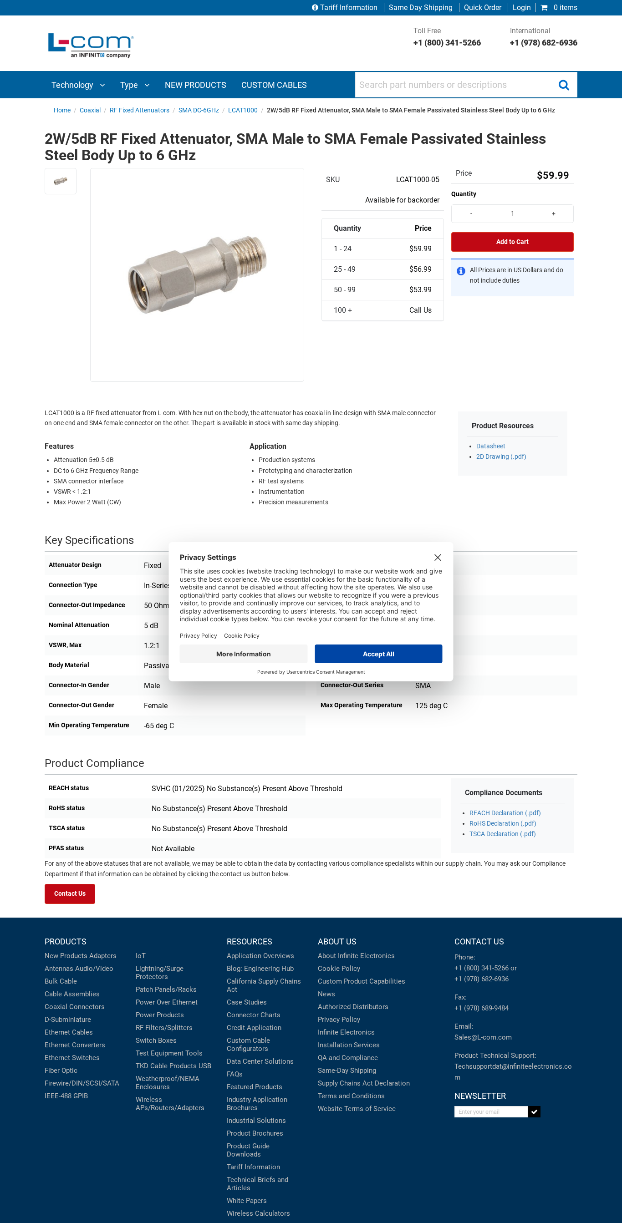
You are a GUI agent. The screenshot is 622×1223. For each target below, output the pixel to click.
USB (205, 1066)
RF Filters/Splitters (164, 1028)
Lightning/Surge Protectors (160, 972)
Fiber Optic (61, 1070)
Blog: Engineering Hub (260, 968)
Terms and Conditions (351, 1096)
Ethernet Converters (75, 1045)
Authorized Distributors (353, 1007)
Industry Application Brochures (257, 1104)
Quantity (463, 194)
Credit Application (254, 1028)
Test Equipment (160, 1053)
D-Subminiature (68, 1019)
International (543, 36)
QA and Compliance (348, 1058)
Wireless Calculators (258, 1213)
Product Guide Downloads (248, 1150)
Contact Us (70, 894)
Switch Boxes (156, 1040)
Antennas (59, 968)
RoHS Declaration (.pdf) (502, 823)
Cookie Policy (339, 968)
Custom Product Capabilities (361, 981)
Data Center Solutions (260, 1061)
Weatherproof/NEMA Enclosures (167, 1083)
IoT (141, 956)
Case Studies (247, 1002)
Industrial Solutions (256, 1120)
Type (130, 85)
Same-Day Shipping (347, 1070)
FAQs (235, 1074)
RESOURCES (249, 941)
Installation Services (349, 1045)
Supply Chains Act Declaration (364, 1083)
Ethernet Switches (72, 1058)
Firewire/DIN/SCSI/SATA (82, 1083)
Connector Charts (253, 1015)
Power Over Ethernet (167, 1002)
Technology (73, 85)
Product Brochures (255, 1133)
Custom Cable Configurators (248, 1044)
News (326, 994)
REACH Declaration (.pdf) (505, 813)
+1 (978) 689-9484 (481, 1008)
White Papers (247, 1201)
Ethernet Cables (69, 1032)
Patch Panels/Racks (166, 989)
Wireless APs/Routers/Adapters (170, 1104)
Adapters (103, 956)
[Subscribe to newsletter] (534, 1111)
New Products (66, 956)
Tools (194, 1053)
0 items (564, 7)
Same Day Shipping (421, 7)
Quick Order (482, 7)
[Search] (563, 84)
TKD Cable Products (166, 1066)
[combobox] (466, 84)
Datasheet (490, 446)
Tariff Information (348, 7)
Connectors (87, 1007)
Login (522, 7)
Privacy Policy (339, 1019)
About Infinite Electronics (356, 956)
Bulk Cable (61, 981)
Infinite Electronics (346, 1032)
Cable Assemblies (72, 994)
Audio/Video (94, 968)
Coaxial (56, 1007)
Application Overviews (260, 956)
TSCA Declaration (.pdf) (502, 834)
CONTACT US (479, 941)
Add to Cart (512, 242)
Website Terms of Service (357, 1109)
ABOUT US (337, 941)
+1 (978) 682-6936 (481, 979)
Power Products (160, 1015)
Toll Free (447, 36)
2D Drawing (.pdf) (501, 457)
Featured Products (254, 1087)
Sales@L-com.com (483, 1037)
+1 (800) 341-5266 (481, 968)
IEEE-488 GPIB (66, 1096)
